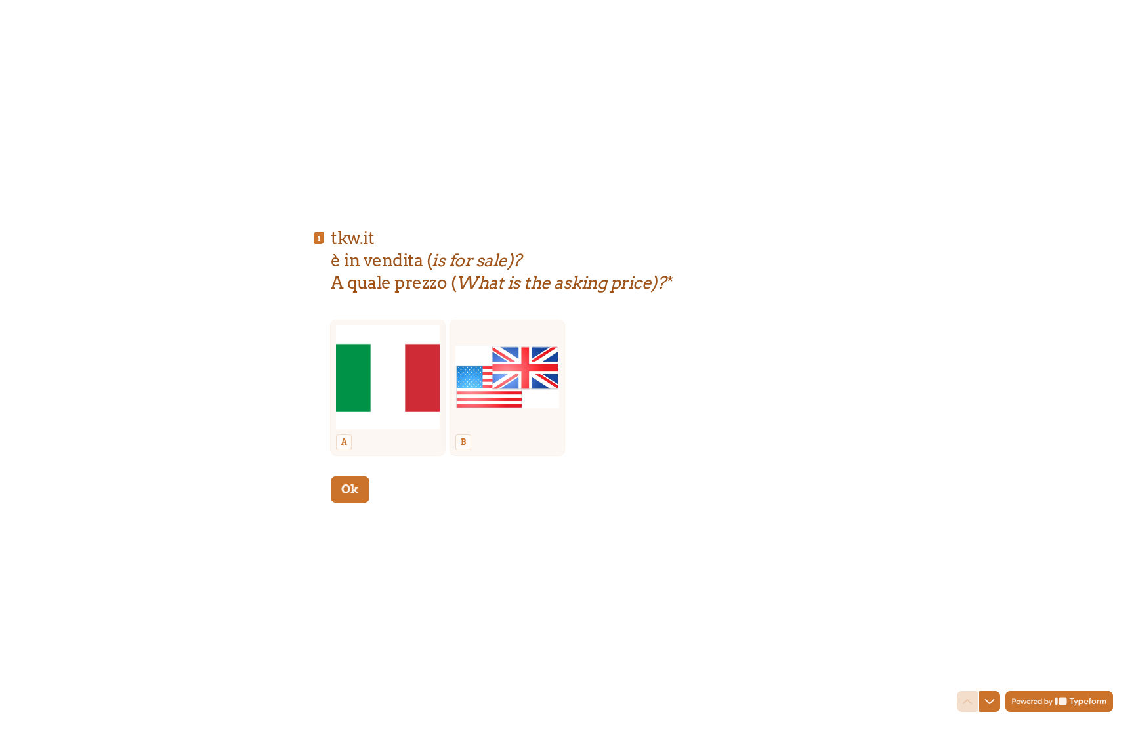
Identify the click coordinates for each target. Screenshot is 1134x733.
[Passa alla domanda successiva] (989, 701)
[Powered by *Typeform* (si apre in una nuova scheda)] (1059, 701)
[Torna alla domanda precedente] (967, 701)
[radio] (388, 387)
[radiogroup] (567, 387)
